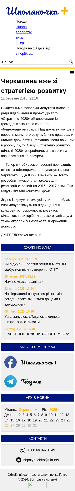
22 (52, 420)
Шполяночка (37, 11)
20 (41, 420)
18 (29, 420)
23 (57, 420)
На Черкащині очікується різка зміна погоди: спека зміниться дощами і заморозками (34, 299)
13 (67, 415)
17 (24, 420)
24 (63, 420)
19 (35, 420)
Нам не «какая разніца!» (24, 282)
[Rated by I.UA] (37, 487)
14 (7, 420)
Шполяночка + (39, 362)
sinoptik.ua (24, 54)
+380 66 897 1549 (41, 450)
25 (68, 420)
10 (51, 415)
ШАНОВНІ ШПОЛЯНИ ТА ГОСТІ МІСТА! (36, 334)
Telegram (31, 381)
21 (46, 420)
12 (62, 415)
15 (12, 420)
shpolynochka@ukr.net (41, 460)
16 (18, 420)
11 (56, 415)
